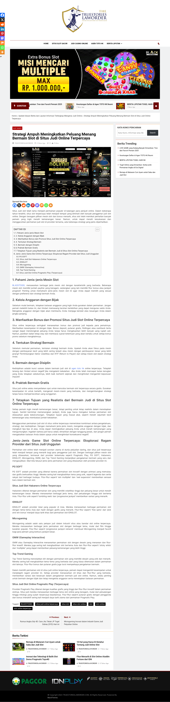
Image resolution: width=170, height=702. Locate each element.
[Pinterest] (33, 205)
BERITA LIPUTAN (113, 44)
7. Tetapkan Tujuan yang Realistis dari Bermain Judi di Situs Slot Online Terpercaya (51, 251)
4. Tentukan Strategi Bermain (28, 242)
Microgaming (25, 265)
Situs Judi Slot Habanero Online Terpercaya (38, 259)
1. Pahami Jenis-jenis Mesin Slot (29, 233)
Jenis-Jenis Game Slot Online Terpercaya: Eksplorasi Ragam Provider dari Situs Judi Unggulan (57, 254)
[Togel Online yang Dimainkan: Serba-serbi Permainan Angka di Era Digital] (141, 107)
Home (14, 116)
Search (153, 133)
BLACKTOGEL (18, 285)
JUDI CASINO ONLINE (79, 44)
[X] (19, 205)
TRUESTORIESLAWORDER (24, 143)
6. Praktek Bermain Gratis (27, 248)
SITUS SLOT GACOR (59, 44)
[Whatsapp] (46, 205)
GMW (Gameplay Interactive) (32, 267)
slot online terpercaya (22, 608)
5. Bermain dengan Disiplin (27, 245)
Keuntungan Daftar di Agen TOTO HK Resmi (73, 104)
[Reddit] (24, 205)
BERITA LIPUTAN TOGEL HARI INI (120, 104)
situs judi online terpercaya (47, 604)
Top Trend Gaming (27, 270)
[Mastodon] (37, 205)
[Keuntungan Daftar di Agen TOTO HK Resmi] (48, 107)
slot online (100, 604)
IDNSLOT (24, 262)
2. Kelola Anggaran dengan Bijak (30, 236)
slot (90, 604)
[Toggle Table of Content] (96, 229)
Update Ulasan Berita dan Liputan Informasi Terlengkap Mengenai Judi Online (50, 116)
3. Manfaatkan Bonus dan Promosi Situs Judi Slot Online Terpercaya (46, 239)
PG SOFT (23, 257)
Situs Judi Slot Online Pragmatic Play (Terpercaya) (41, 273)
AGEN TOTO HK (97, 44)
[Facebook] (15, 205)
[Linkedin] (28, 205)
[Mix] (42, 205)
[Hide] (1, 57)
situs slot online (79, 604)
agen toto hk (78, 368)
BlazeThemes (53, 698)
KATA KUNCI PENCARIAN (129, 127)
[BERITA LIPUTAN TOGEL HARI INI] (99, 107)
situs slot (65, 604)
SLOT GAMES (17, 128)
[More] (51, 205)
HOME (46, 44)
